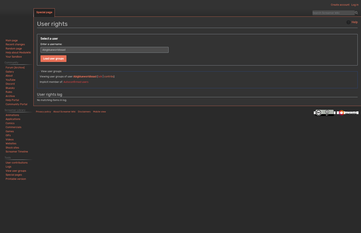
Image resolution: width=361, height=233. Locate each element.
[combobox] (105, 50)
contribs (109, 76)
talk (100, 76)
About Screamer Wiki (64, 111)
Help (355, 22)
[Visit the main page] (16, 16)
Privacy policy (43, 111)
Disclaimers (84, 111)
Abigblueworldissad (84, 76)
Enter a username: (51, 44)
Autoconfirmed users (76, 82)
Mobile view (99, 111)
